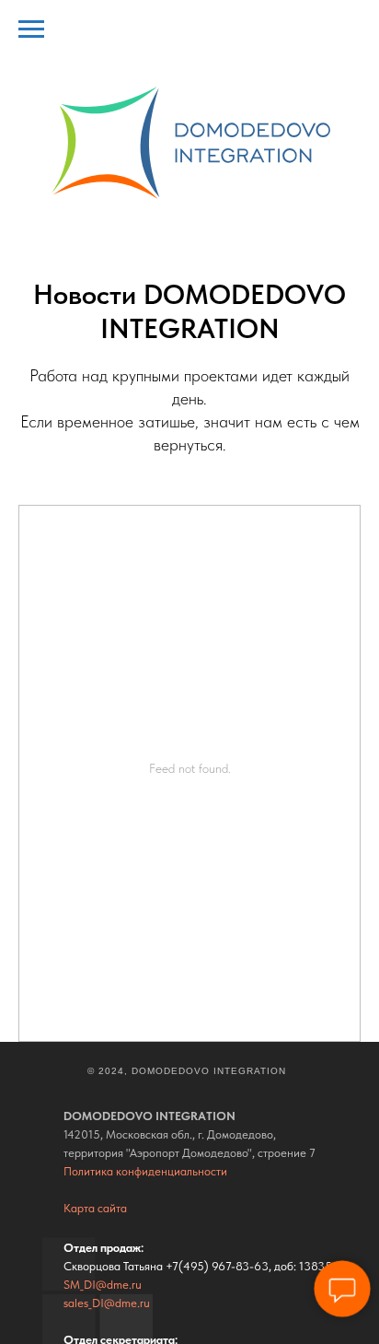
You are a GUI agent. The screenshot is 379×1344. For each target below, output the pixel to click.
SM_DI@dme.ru (102, 1284)
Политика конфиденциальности (145, 1171)
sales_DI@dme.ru (106, 1303)
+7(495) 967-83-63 (217, 1266)
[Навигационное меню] (31, 29)
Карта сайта (95, 1208)
